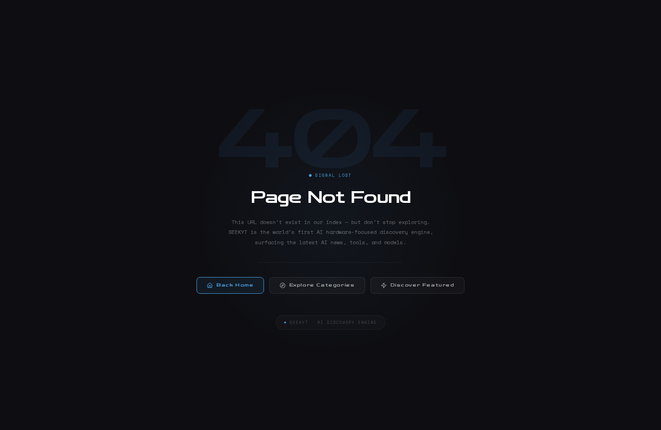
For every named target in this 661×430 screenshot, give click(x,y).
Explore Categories (322, 285)
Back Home (234, 285)
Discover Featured (422, 285)
